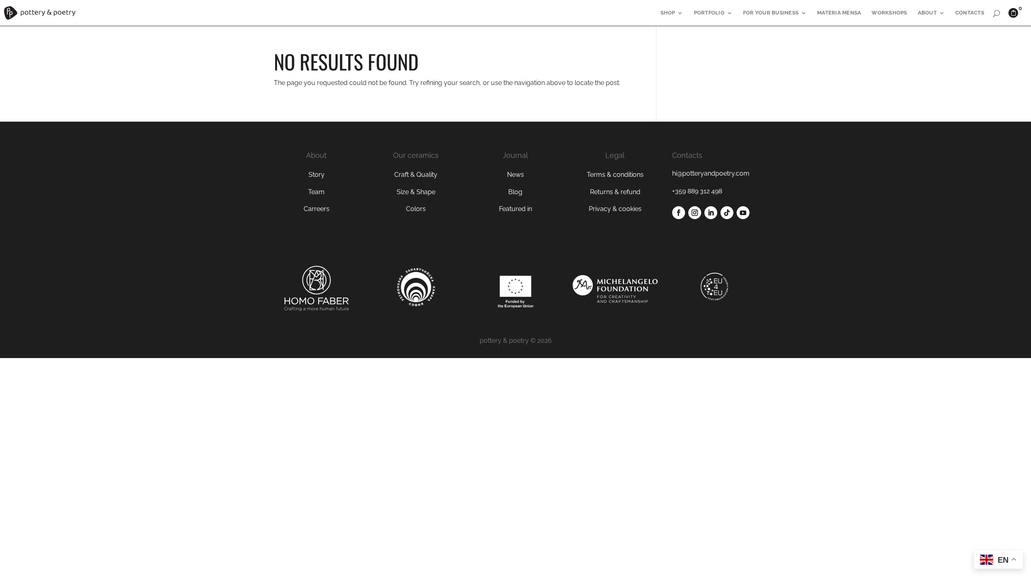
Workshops (889, 13)
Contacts (969, 13)
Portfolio (709, 13)
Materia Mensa (839, 13)
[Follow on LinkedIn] (710, 212)
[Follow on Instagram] (694, 212)
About (927, 13)
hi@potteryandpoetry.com (710, 173)
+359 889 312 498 (697, 191)
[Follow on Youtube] (743, 212)
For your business (771, 13)
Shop (667, 13)
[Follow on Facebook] (678, 212)
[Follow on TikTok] (726, 212)
